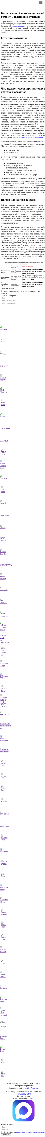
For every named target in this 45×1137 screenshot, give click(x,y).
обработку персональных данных (30, 1132)
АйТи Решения (31, 1088)
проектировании (19, 26)
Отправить (6, 1135)
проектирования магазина (31, 137)
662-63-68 (23, 1094)
